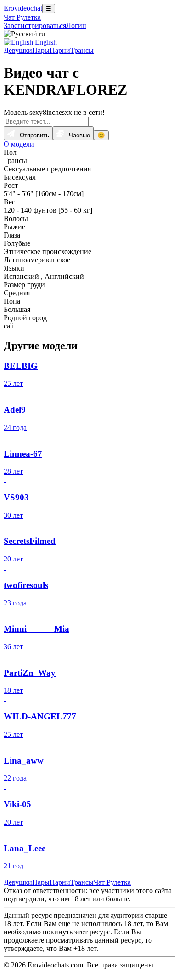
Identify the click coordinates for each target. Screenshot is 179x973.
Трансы (82, 50)
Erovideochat (23, 8)
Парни (60, 50)
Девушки (18, 50)
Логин (76, 25)
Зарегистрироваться (35, 25)
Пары (41, 50)
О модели (19, 144)
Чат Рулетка (22, 17)
